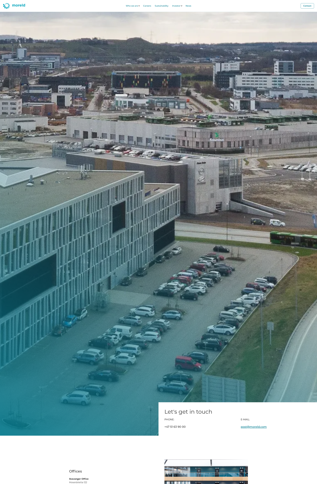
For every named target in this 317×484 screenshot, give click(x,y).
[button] (132, 5)
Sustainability (161, 5)
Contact (307, 5)
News (188, 5)
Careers (147, 5)
